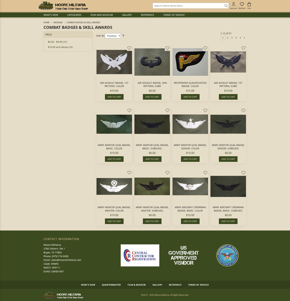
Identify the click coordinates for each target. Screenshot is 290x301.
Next (244, 37)
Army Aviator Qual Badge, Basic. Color (114, 146)
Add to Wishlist (129, 48)
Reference (175, 284)
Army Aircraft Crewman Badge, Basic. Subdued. (228, 209)
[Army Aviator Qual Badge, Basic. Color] (114, 124)
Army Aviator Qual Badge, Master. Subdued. (152, 209)
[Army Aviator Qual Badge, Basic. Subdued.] (152, 124)
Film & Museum (137, 284)
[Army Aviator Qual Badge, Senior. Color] (190, 124)
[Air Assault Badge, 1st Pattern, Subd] (228, 62)
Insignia (58, 22)
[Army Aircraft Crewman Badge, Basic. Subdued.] (228, 186)
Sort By (100, 35)
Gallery (157, 284)
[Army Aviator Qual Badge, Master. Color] (114, 186)
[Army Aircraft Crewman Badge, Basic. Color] (190, 186)
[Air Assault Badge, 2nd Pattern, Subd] (152, 62)
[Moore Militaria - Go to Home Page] (63, 5)
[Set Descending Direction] (123, 36)
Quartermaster (111, 284)
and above (60, 47)
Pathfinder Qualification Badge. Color (190, 84)
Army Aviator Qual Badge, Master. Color (114, 209)
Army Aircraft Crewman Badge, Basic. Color (190, 209)
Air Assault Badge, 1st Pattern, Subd (228, 84)
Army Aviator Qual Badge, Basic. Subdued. (152, 146)
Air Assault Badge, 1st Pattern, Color (114, 84)
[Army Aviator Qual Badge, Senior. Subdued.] (228, 124)
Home (47, 22)
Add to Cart (114, 96)
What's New (88, 284)
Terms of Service (198, 284)
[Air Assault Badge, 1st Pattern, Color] (114, 62)
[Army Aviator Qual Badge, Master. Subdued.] (152, 186)
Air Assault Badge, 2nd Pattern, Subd (152, 84)
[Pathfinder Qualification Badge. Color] (190, 62)
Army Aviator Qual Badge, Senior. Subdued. (228, 146)
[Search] (225, 6)
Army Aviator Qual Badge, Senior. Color (190, 146)
